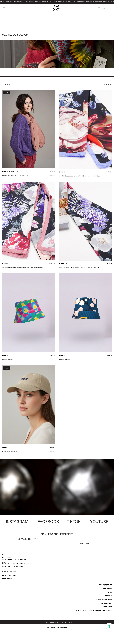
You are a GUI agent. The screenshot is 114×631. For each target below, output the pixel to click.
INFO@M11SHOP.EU (9, 575)
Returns (108, 596)
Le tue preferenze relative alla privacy (95, 610)
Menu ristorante (105, 585)
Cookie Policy (106, 607)
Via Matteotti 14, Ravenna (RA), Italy (16, 563)
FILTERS (6, 84)
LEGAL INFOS (7, 579)
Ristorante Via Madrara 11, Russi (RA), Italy (14, 558)
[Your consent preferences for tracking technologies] (109, 626)
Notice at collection (57, 627)
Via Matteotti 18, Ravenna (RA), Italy (16, 566)
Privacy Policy (106, 603)
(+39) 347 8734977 (9, 571)
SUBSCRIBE (84, 543)
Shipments (107, 588)
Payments (108, 592)
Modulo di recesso (104, 599)
